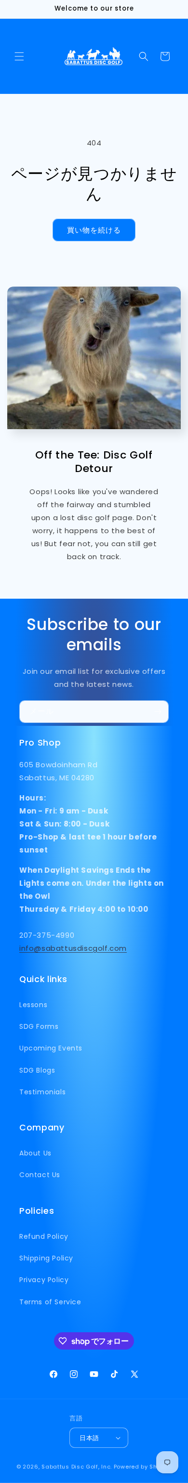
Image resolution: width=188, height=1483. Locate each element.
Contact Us (39, 1175)
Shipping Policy (46, 1258)
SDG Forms (38, 1026)
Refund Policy (43, 1236)
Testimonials (42, 1092)
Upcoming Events (50, 1048)
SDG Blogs (37, 1070)
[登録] (157, 711)
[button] (19, 56)
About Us (35, 1153)
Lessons (33, 1005)
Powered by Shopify (143, 1466)
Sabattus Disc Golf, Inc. (76, 1466)
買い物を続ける (94, 230)
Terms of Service (50, 1302)
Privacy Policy (43, 1280)
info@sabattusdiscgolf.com (73, 948)
